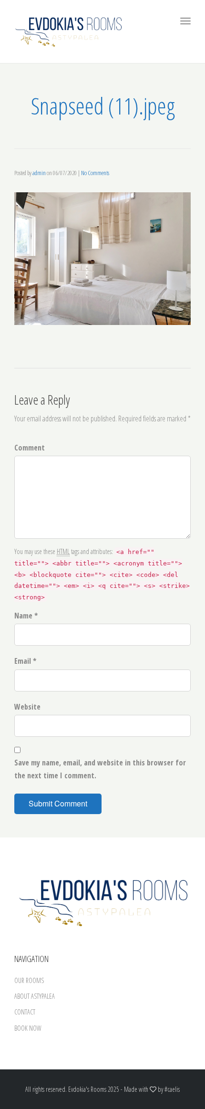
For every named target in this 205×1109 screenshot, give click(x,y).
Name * (26, 615)
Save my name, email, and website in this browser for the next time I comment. (100, 768)
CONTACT (24, 1011)
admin (39, 172)
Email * (25, 661)
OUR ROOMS (29, 980)
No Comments (95, 172)
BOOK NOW (27, 1028)
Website (27, 706)
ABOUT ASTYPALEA (34, 996)
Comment (29, 447)
